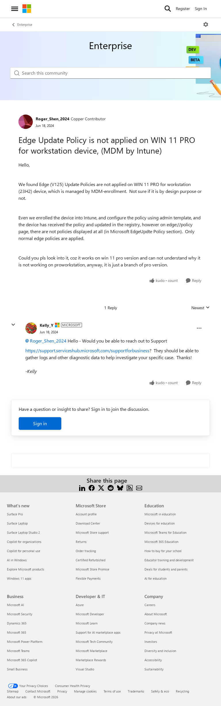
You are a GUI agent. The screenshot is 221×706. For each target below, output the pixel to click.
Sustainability (153, 669)
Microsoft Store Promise (92, 569)
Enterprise (24, 24)
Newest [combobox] (200, 308)
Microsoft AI (15, 605)
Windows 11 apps (19, 578)
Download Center (88, 523)
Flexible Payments (88, 578)
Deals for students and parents (166, 569)
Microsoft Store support (92, 532)
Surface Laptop (17, 523)
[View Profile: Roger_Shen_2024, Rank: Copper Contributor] (25, 122)
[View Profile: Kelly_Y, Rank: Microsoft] (31, 328)
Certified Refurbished (90, 560)
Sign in (40, 423)
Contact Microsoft (37, 691)
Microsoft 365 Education (161, 541)
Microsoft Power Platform (24, 641)
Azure (80, 605)
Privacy (62, 691)
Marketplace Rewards (91, 660)
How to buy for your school (163, 551)
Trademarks (136, 691)
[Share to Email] (139, 487)
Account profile (86, 514)
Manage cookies (85, 691)
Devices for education (159, 523)
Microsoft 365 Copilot (22, 660)
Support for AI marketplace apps (98, 632)
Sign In (201, 8)
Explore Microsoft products (25, 569)
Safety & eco (160, 691)
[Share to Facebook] (92, 487)
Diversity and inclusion (160, 651)
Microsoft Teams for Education (165, 532)
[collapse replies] (13, 324)
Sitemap (12, 691)
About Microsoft (155, 614)
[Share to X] (101, 487)
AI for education (155, 578)
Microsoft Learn (87, 623)
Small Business (17, 669)
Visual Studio (85, 669)
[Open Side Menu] (14, 8)
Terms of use (112, 691)
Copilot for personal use (23, 551)
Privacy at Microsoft (158, 632)
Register (183, 8)
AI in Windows (17, 560)
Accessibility (153, 660)
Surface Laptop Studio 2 (23, 532)
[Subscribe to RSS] (130, 487)
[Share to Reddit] (111, 487)
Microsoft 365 (16, 632)
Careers (149, 605)
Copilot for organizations (24, 541)
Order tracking (86, 551)
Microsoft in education (160, 514)
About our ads (16, 697)
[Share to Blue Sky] (120, 487)
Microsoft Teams (18, 651)
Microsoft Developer (90, 614)
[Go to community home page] (26, 8)
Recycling (182, 691)
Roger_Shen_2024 (52, 118)
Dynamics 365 (16, 623)
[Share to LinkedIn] (82, 487)
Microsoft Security (19, 614)
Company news (154, 623)
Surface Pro (15, 514)
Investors (150, 641)
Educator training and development (169, 560)
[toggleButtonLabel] (206, 24)
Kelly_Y (47, 325)
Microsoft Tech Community (94, 641)
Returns (81, 541)
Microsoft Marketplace (91, 651)
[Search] (167, 8)
